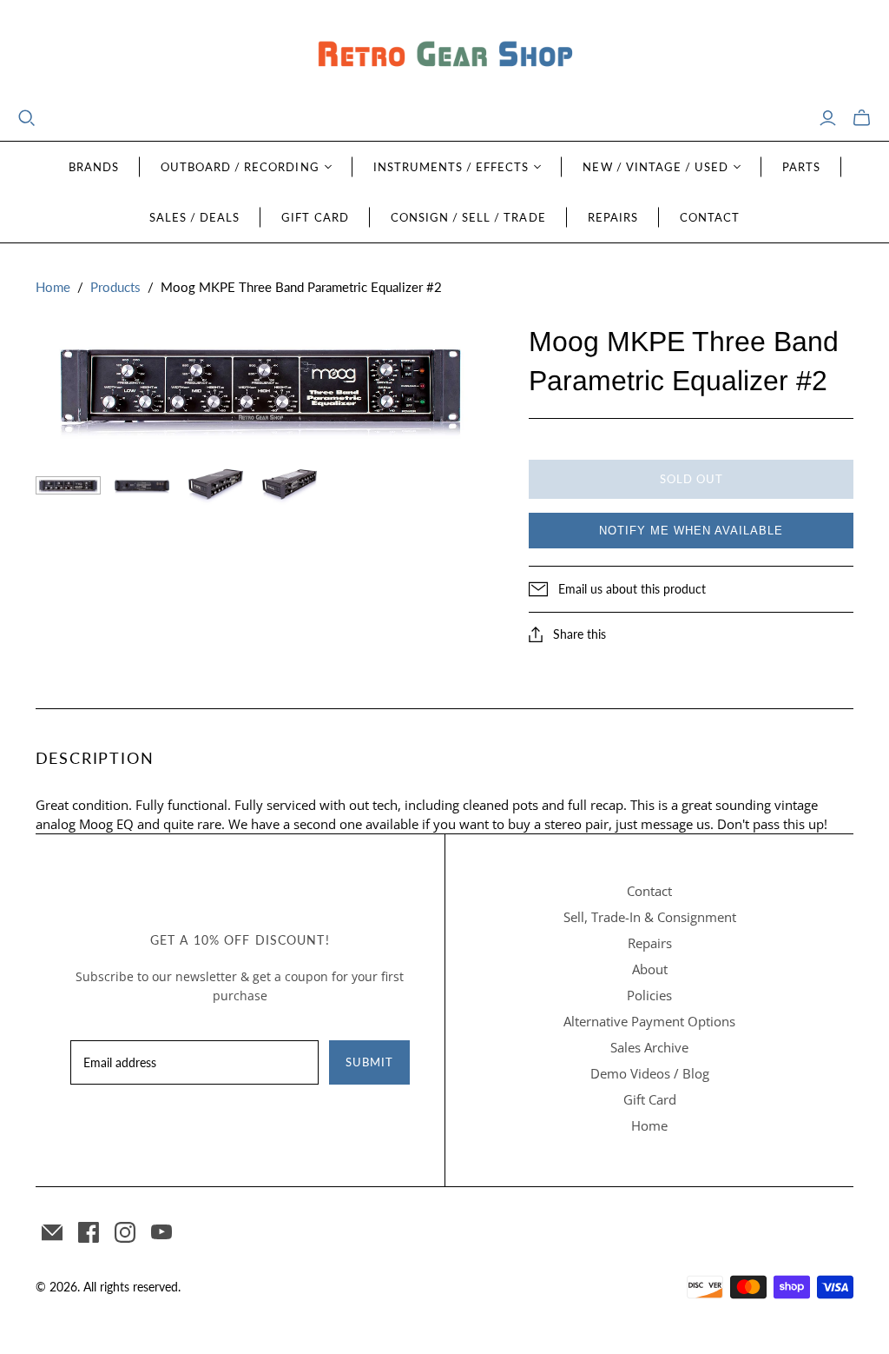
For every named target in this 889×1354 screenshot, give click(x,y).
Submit (369, 1062)
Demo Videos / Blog (649, 1073)
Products (115, 287)
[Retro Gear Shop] (444, 54)
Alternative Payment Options (649, 1021)
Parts (801, 167)
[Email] (52, 1232)
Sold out (691, 479)
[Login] (828, 118)
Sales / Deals (194, 217)
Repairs (613, 217)
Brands (94, 167)
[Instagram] (125, 1232)
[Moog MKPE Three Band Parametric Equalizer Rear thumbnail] (142, 485)
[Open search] (27, 118)
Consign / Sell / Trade (468, 217)
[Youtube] (161, 1232)
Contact (710, 217)
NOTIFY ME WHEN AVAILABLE (691, 530)
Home (53, 287)
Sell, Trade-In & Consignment (649, 917)
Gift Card (314, 217)
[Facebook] (88, 1232)
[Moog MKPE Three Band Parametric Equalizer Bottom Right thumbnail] (289, 485)
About (650, 969)
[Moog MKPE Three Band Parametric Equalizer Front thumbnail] (68, 485)
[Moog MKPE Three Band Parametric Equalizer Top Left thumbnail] (215, 485)
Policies (649, 995)
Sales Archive (649, 1047)
